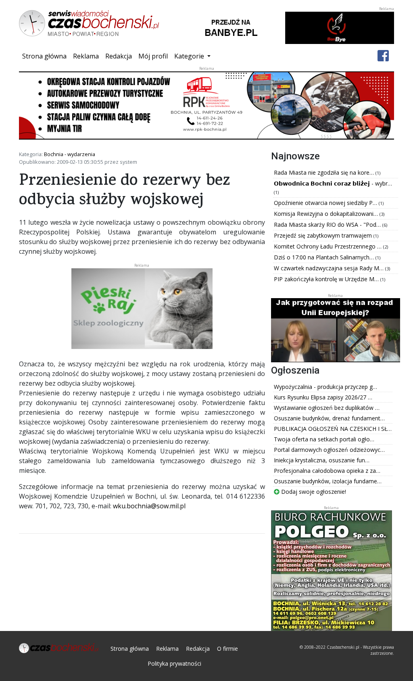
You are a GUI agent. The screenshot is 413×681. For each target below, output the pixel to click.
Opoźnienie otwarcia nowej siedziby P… (326, 203)
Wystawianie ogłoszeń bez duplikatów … (327, 408)
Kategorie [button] (190, 56)
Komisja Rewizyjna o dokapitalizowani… (327, 213)
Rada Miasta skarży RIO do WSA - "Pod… (328, 224)
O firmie (227, 648)
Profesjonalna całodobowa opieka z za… (327, 470)
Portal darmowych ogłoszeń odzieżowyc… (329, 449)
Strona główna (46, 56)
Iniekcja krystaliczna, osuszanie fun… (321, 460)
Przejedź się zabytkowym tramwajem (323, 235)
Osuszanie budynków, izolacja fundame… (328, 481)
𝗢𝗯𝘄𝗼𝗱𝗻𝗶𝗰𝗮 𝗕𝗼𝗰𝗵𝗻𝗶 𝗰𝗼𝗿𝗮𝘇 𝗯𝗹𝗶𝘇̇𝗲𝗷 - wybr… (333, 183)
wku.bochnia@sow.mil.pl (149, 505)
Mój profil (153, 56)
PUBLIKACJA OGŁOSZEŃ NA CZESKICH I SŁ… (333, 428)
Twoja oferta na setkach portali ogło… (324, 439)
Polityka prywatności (174, 663)
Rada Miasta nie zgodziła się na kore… (324, 172)
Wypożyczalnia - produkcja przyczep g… (325, 387)
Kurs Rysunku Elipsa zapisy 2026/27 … (323, 397)
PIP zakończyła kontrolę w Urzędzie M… (327, 279)
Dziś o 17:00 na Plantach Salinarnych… (324, 257)
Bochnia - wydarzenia (69, 154)
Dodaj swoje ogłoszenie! (313, 491)
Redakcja (118, 56)
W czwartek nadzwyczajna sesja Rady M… (329, 268)
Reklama (86, 56)
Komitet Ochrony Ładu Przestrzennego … (328, 246)
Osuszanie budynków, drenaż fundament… (329, 418)
